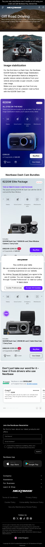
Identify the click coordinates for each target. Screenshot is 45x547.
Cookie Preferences (14, 288)
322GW (13, 392)
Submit (38, 451)
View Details (36, 162)
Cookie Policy (10, 502)
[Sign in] (39, 7)
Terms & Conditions (10, 497)
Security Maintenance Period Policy (22, 507)
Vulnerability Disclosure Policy (31, 502)
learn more (23, 282)
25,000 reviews (32, 384)
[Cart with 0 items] (43, 7)
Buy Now (36, 156)
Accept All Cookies (33, 288)
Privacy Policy (31, 497)
